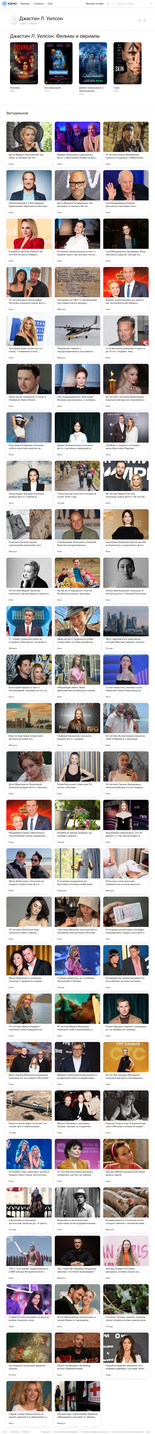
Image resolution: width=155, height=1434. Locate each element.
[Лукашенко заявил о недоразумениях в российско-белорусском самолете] (77, 338)
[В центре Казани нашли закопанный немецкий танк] (29, 532)
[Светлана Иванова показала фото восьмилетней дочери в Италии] (77, 919)
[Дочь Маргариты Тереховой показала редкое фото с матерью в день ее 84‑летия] (29, 774)
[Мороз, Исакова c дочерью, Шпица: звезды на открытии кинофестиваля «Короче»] (77, 1113)
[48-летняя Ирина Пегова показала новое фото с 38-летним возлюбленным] (126, 483)
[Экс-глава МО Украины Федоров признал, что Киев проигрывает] (77, 1258)
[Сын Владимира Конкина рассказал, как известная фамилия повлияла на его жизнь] (126, 193)
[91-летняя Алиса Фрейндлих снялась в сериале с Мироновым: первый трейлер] (126, 144)
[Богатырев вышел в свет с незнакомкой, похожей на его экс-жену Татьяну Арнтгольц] (29, 677)
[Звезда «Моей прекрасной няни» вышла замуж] (126, 1161)
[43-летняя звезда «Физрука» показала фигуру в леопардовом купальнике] (126, 1064)
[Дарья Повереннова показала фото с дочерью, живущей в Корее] (77, 435)
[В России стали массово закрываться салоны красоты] (126, 871)
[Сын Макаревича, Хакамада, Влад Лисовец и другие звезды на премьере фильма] (126, 241)
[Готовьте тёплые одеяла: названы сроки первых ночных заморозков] (126, 1307)
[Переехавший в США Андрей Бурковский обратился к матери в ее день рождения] (29, 193)
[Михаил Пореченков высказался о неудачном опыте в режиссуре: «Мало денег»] (77, 1064)
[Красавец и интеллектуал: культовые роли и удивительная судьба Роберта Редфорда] (77, 1210)
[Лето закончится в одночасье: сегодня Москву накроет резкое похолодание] (126, 628)
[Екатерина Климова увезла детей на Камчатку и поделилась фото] (126, 532)
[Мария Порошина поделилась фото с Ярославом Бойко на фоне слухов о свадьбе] (77, 144)
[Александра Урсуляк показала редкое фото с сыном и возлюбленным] (29, 483)
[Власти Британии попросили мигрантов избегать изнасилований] (29, 725)
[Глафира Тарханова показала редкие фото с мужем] (77, 725)
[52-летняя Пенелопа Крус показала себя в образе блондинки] (29, 919)
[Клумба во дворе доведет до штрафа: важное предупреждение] (77, 822)
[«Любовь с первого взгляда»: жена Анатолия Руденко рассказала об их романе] (126, 435)
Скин (116, 87)
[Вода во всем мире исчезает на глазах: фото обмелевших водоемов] (29, 1113)
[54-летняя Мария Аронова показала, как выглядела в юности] (29, 580)
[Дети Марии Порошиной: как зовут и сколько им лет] (29, 144)
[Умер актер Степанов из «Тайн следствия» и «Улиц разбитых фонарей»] (77, 628)
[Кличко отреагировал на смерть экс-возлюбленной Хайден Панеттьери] (126, 289)
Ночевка (15, 87)
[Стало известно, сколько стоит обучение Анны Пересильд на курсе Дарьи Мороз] (126, 677)
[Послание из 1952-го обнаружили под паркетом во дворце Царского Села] (77, 289)
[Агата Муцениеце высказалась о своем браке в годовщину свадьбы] (77, 1307)
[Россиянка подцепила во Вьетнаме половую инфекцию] (77, 871)
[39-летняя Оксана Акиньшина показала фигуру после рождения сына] (126, 774)
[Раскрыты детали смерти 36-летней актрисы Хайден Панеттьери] (29, 241)
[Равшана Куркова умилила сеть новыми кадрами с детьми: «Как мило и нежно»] (126, 1355)
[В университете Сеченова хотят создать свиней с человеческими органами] (126, 1210)
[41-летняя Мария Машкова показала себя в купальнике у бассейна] (77, 1016)
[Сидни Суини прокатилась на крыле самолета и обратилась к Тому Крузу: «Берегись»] (29, 1403)
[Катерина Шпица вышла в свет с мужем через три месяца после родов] (77, 241)
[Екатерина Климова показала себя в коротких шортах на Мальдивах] (29, 435)
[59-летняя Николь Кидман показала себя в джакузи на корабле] (29, 1016)
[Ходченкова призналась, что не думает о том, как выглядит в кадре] (126, 822)
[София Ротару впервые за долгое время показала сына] (29, 1307)
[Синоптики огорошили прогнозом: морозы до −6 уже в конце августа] (29, 1210)
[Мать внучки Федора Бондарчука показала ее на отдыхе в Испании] (29, 1064)
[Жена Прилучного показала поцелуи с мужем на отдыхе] (29, 968)
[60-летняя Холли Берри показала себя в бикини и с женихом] (126, 725)
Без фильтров (53, 87)
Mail (5, 1432)
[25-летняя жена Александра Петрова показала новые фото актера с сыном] (29, 289)
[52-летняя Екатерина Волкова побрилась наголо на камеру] (77, 1161)
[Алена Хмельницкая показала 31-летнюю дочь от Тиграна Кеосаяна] (126, 580)
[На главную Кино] (12, 3)
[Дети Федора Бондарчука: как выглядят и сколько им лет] (77, 193)
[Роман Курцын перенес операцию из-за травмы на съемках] (126, 1016)
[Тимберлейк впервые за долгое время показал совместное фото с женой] (126, 1403)
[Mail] (4, 3)
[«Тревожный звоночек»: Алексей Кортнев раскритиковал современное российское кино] (77, 532)
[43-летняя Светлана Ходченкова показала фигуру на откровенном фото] (126, 386)
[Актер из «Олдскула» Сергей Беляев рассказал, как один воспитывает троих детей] (77, 580)
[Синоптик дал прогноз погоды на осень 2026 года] (77, 483)
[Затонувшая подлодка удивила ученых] (29, 1355)
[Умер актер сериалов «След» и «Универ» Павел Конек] (29, 386)
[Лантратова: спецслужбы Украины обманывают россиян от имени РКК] (77, 1403)
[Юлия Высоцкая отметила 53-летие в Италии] (77, 774)
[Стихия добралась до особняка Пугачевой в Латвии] (77, 968)
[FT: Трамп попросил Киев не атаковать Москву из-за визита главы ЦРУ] (29, 628)
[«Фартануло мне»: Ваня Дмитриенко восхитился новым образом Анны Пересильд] (77, 677)
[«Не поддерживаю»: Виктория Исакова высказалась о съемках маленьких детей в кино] (77, 386)
